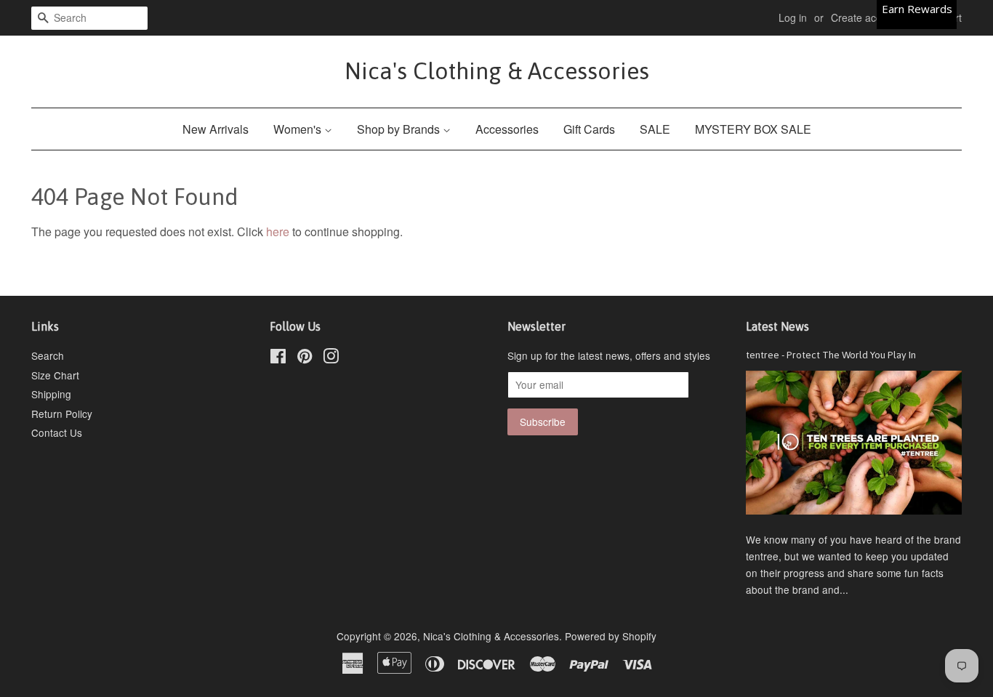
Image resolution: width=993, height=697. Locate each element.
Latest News (777, 326)
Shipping (51, 394)
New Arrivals (215, 129)
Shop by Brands (400, 129)
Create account (866, 17)
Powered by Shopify (610, 636)
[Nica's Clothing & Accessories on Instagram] (331, 358)
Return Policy (61, 413)
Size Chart (55, 375)
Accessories (507, 129)
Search (47, 355)
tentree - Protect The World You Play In (831, 354)
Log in (793, 17)
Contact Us (56, 432)
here (277, 231)
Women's (298, 129)
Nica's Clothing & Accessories (497, 70)
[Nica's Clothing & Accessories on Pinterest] (305, 358)
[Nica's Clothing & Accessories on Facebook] (278, 358)
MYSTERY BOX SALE (753, 129)
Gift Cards (589, 129)
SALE (655, 129)
